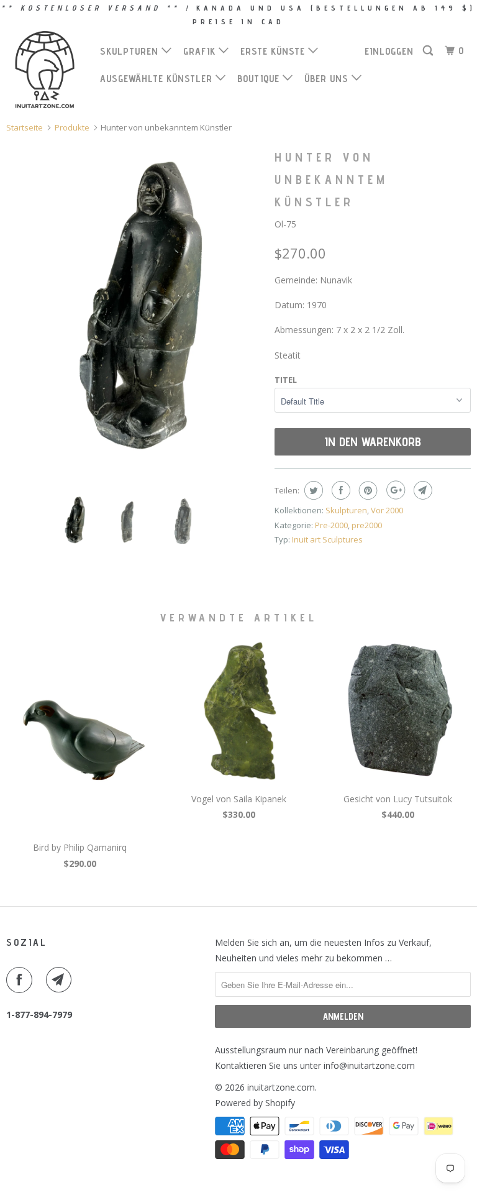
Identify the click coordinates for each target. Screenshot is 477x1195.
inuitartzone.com (281, 1087)
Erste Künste (274, 51)
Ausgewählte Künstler (158, 79)
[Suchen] (429, 51)
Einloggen (389, 51)
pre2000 (367, 525)
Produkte (72, 127)
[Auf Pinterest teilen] (367, 490)
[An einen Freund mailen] (421, 490)
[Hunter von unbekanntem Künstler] (134, 314)
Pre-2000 (331, 525)
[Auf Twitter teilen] (312, 490)
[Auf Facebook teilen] (339, 490)
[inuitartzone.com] (44, 70)
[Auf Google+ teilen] (394, 490)
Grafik (201, 51)
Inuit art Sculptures (327, 539)
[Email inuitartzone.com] (61, 980)
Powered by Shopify (255, 1103)
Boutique (260, 79)
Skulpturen (130, 51)
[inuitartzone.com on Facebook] (21, 980)
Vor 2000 (387, 510)
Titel (286, 379)
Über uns (328, 79)
